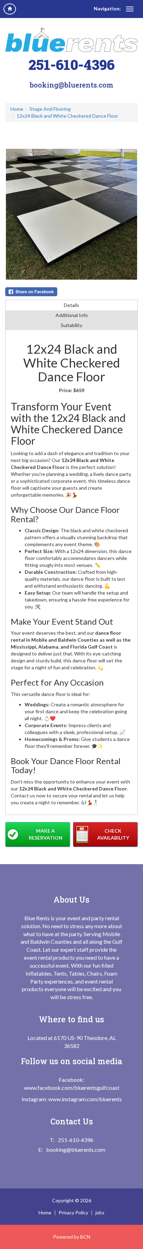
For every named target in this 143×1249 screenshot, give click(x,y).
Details (71, 305)
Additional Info (72, 315)
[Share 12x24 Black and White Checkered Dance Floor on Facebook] (71, 291)
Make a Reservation (45, 834)
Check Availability (113, 834)
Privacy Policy (73, 1212)
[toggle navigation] (129, 9)
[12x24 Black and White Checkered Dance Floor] (71, 214)
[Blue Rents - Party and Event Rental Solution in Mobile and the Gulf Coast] (71, 40)
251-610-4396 (71, 64)
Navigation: (107, 8)
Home (16, 109)
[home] (9, 9)
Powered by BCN (71, 1237)
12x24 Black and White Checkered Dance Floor (67, 116)
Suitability (71, 325)
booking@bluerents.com (71, 84)
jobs (99, 1212)
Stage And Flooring (50, 109)
